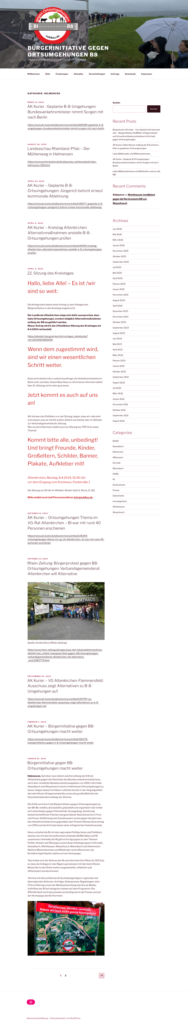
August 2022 (119, 382)
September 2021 (121, 415)
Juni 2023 (117, 338)
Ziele (47, 74)
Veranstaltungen (97, 74)
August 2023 (119, 333)
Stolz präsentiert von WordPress (65, 1018)
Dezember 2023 (120, 311)
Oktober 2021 (119, 410)
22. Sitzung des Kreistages (50, 273)
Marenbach (118, 468)
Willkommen (33, 74)
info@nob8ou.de (83, 497)
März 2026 (118, 240)
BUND (116, 441)
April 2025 (117, 278)
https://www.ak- (36, 739)
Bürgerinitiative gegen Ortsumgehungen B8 (68, 51)
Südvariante (118, 495)
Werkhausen (119, 506)
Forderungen (62, 74)
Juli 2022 (117, 388)
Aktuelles (78, 74)
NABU (116, 474)
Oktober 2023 (119, 322)
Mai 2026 (117, 234)
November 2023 (120, 316)
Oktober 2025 (119, 256)
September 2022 (121, 377)
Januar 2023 (119, 366)
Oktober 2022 (119, 371)
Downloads (130, 74)
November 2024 (120, 294)
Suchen (116, 102)
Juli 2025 (117, 267)
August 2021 (119, 421)
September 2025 (121, 262)
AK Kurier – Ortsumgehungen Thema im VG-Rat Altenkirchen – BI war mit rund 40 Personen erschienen (64, 522)
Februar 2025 (119, 284)
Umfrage (115, 74)
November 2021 (120, 404)
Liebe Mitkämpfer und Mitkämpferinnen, (132, 153)
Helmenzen (118, 452)
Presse (116, 490)
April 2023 (117, 349)
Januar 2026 (119, 245)
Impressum (146, 74)
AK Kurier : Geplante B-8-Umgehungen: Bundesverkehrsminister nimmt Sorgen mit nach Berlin (65, 111)
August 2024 (119, 300)
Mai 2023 (117, 344)
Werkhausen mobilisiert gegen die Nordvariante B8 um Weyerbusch (134, 199)
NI (114, 479)
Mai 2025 (117, 273)
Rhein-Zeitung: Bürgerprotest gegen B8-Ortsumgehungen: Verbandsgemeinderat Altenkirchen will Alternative (63, 568)
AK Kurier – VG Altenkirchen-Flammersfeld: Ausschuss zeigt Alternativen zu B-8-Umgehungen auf (65, 685)
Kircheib (116, 463)
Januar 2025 (119, 289)
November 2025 (120, 251)
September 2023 (121, 327)
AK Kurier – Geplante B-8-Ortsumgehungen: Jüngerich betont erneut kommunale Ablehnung (65, 190)
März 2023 (118, 355)
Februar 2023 (119, 360)
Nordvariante (119, 485)
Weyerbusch (119, 512)
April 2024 (117, 305)
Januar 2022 (118, 399)
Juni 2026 (117, 229)
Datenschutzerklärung (37, 1018)
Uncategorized (119, 501)
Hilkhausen (118, 457)
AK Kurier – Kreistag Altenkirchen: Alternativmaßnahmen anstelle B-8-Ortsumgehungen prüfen (59, 232)
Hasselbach (118, 446)
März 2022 (118, 393)
